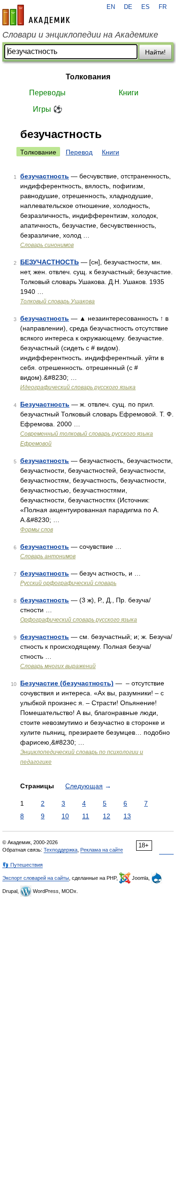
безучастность (44, 176)
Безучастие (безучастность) (67, 683)
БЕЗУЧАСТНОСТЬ (49, 262)
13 (127, 816)
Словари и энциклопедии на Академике (80, 34)
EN (111, 7)
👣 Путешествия (22, 865)
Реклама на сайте (101, 850)
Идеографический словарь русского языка (78, 387)
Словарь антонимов (48, 556)
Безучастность (44, 404)
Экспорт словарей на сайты (35, 878)
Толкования (88, 77)
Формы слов (36, 529)
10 (65, 816)
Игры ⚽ (47, 109)
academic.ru (36, 15)
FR (163, 7)
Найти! (155, 52)
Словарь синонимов (47, 245)
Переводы (47, 93)
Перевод (79, 152)
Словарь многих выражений (58, 666)
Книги (128, 93)
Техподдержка (60, 850)
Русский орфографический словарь (68, 583)
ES (145, 7)
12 (106, 816)
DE (128, 7)
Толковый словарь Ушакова (57, 301)
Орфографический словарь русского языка (78, 619)
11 (85, 816)
